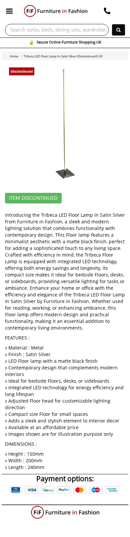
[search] (118, 30)
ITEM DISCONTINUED (33, 198)
